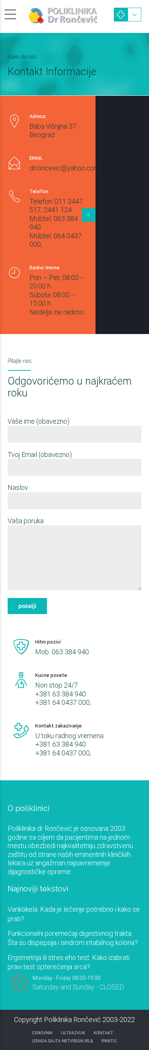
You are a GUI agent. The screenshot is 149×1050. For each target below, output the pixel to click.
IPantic (109, 1041)
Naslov (18, 487)
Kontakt (103, 1032)
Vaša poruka (26, 521)
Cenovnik (42, 1032)
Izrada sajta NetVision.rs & (62, 1041)
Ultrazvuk (73, 1032)
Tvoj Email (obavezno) (40, 454)
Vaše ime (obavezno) (39, 421)
